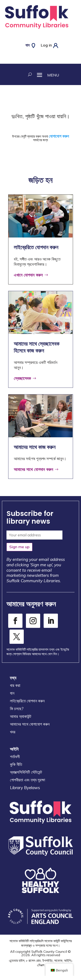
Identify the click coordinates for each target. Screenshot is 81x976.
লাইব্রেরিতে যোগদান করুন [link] (27, 700)
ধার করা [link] (15, 685)
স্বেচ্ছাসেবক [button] (22, 378)
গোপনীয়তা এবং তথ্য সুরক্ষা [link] (27, 779)
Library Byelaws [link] (25, 787)
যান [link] (12, 693)
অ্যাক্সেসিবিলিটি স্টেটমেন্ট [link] (26, 772)
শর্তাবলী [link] (15, 756)
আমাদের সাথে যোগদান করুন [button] (33, 469)
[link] (36, 29)
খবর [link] (12, 731)
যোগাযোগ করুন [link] (59, 136)
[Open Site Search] (29, 74)
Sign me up (19, 546)
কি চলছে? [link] (17, 708)
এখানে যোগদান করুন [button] (28, 275)
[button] (45, 74)
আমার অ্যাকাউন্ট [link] (20, 716)
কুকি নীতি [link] (16, 764)
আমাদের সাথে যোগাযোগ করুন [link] (29, 724)
